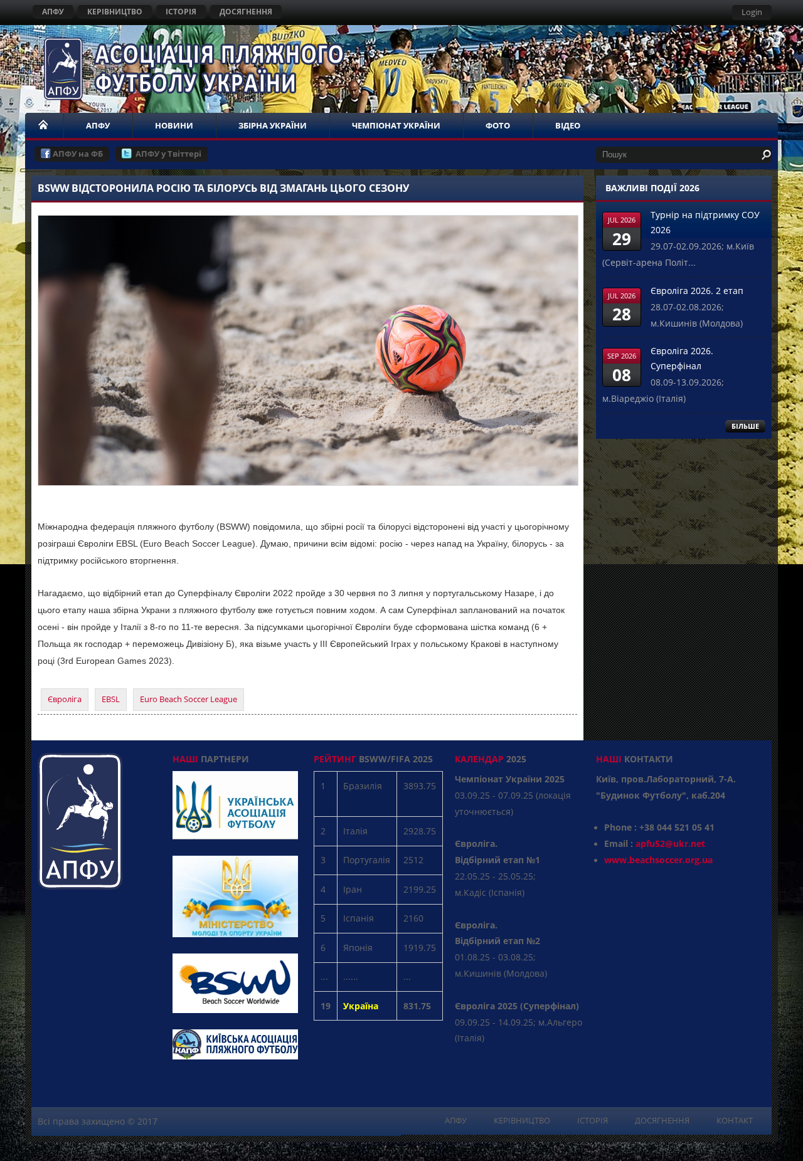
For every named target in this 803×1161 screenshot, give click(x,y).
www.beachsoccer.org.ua (658, 860)
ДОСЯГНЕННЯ (246, 11)
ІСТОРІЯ (181, 11)
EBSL (111, 699)
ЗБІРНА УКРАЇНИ (272, 125)
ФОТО (498, 125)
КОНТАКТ (734, 1120)
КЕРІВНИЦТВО (114, 11)
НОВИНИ (174, 125)
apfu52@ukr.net (670, 843)
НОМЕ (44, 125)
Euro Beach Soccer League (188, 699)
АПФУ (53, 11)
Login (752, 12)
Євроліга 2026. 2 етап (697, 291)
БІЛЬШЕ (745, 426)
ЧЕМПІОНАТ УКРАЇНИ (396, 125)
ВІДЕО (567, 125)
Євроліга (65, 699)
